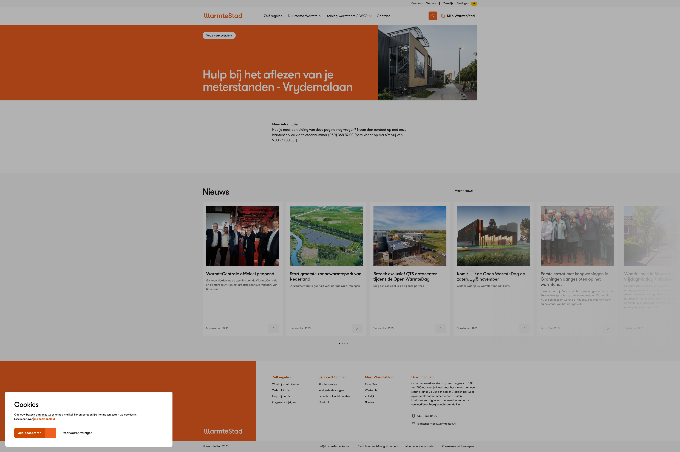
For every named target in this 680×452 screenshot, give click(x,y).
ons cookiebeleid (44, 419)
